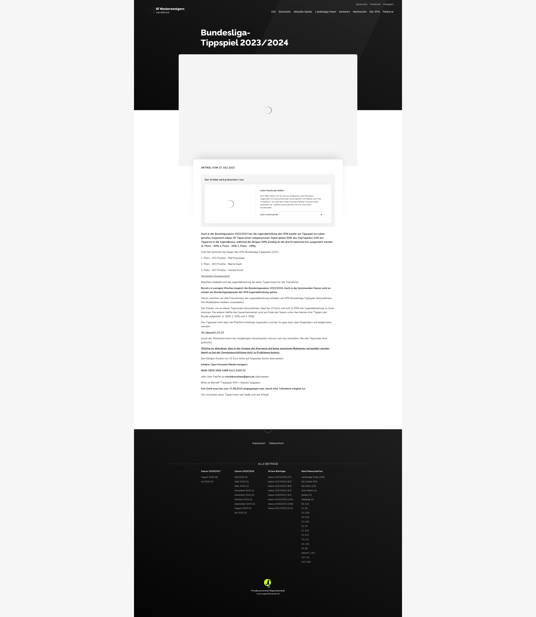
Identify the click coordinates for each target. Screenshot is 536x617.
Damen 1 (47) (308, 552)
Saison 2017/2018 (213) (280, 508)
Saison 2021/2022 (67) (280, 490)
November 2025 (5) (244, 495)
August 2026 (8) (209, 477)
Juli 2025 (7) (240, 512)
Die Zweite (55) (309, 481)
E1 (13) (305, 521)
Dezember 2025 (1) (244, 490)
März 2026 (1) (241, 486)
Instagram (388, 4)
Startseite (285, 11)
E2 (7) (305, 526)
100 (273, 11)
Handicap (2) (308, 499)
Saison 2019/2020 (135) (280, 499)
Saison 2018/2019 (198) (280, 503)
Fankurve (388, 11)
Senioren (344, 11)
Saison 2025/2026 (244, 471)
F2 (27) (305, 535)
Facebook (375, 4)
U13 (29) (306, 561)
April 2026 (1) (241, 481)
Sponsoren (361, 4)
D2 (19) (305, 517)
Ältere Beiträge (276, 471)
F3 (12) (305, 539)
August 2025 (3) (242, 508)
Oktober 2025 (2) (243, 499)
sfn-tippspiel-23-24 (212, 332)
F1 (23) (305, 530)
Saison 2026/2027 (211, 471)
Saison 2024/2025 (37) (280, 477)
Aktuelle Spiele (303, 11)
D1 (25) (305, 512)
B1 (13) (305, 503)
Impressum (258, 443)
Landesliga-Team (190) (313, 477)
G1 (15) (305, 544)
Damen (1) (307, 495)
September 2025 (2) (244, 503)
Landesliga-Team (325, 11)
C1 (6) (305, 508)
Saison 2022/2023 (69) (280, 486)
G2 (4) (305, 548)
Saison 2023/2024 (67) (280, 481)
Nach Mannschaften (312, 471)
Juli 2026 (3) (207, 481)
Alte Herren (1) (309, 490)
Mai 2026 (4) (240, 477)
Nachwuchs (360, 11)
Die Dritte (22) (309, 486)
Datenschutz (276, 443)
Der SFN (374, 11)
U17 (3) (305, 557)
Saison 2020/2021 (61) (280, 495)
